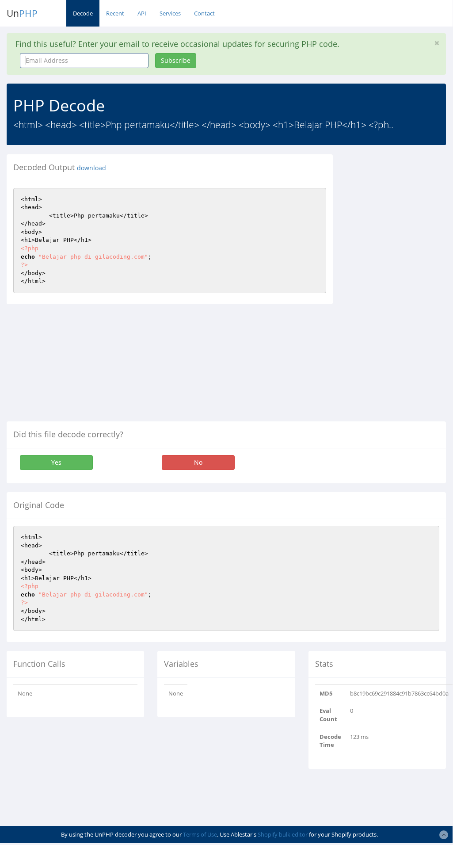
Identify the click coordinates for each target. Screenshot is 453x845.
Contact (204, 13)
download (91, 168)
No (198, 462)
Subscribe (175, 60)
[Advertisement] (399, 287)
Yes (56, 462)
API (141, 13)
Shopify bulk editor (283, 834)
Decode (83, 13)
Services (170, 13)
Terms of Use (200, 834)
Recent (115, 13)
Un (22, 13)
